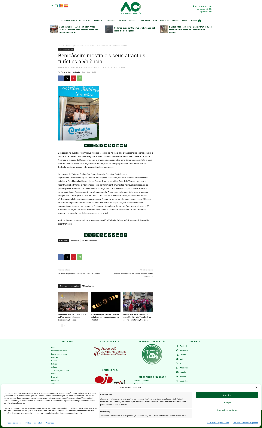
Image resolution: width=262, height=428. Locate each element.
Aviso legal (50, 423)
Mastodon (183, 381)
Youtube (183, 372)
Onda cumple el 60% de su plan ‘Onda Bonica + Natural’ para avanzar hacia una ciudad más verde (78, 30)
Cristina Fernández (89, 241)
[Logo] (131, 8)
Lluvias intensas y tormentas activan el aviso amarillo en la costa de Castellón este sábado (190, 30)
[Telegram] (105, 145)
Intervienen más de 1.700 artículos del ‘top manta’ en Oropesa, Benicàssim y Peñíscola (72, 317)
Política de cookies (14, 423)
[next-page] (64, 325)
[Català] (61, 5)
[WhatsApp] (79, 78)
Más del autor (88, 286)
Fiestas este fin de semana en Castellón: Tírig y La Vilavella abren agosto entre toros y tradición (137, 317)
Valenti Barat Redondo (70, 72)
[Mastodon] (109, 145)
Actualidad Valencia (142, 381)
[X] (67, 78)
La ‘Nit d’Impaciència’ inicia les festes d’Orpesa (79, 274)
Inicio (60, 45)
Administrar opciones (227, 410)
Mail (181, 359)
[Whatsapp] (90, 145)
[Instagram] (94, 145)
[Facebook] (61, 78)
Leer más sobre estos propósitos (245, 423)
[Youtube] (177, 372)
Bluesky (183, 377)
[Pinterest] (73, 78)
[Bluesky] (113, 145)
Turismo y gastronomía (74, 45)
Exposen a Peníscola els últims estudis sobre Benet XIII (133, 275)
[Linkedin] (117, 145)
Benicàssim (75, 241)
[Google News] (86, 145)
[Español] (66, 5)
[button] (256, 387)
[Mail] (177, 359)
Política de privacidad (34, 423)
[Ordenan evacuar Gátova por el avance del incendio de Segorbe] (109, 29)
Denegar (227, 402)
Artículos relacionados (69, 286)
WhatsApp (184, 368)
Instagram (184, 350)
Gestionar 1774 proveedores (218, 423)
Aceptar (227, 395)
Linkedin (183, 355)
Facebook (183, 346)
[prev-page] (60, 325)
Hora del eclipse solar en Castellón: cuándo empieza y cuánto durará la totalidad (105, 317)
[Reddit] (121, 145)
